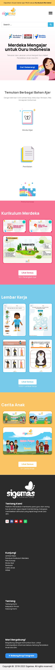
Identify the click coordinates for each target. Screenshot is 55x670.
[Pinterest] (21, 521)
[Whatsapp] (25, 521)
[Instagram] (7, 521)
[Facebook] (11, 521)
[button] (51, 13)
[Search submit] (51, 24)
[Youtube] (16, 521)
